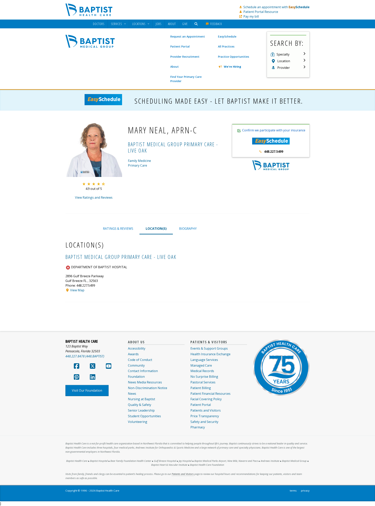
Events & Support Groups (209, 348)
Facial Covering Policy (206, 399)
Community (136, 365)
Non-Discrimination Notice (147, 388)
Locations (139, 24)
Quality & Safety (139, 405)
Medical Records (202, 371)
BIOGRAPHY (188, 228)
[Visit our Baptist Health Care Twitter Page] (92, 367)
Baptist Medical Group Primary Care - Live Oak (173, 147)
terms (293, 490)
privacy (305, 490)
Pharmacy (197, 427)
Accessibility (136, 348)
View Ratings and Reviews (93, 197)
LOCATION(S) (156, 228)
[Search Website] (196, 24)
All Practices (226, 46)
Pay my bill (251, 16)
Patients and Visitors (205, 410)
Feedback (215, 24)
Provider (283, 67)
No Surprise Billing (204, 376)
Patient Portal (180, 46)
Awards (133, 354)
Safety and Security (204, 422)
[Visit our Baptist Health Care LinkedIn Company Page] (92, 378)
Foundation (136, 376)
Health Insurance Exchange (210, 354)
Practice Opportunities (233, 56)
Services (116, 24)
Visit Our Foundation (87, 390)
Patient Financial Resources (210, 393)
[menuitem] (99, 24)
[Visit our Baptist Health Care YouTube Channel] (108, 367)
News (132, 393)
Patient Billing (200, 388)
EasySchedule (227, 36)
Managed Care (201, 365)
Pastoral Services (202, 382)
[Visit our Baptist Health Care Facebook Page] (76, 367)
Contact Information (143, 371)
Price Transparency (204, 416)
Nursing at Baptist (141, 399)
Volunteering (137, 422)
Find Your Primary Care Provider (186, 79)
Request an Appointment (187, 36)
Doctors (98, 24)
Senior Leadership (141, 410)
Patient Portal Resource (260, 12)
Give (185, 24)
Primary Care (137, 165)
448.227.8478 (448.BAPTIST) (84, 356)
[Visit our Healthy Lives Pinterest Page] (76, 378)
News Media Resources (145, 382)
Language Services (204, 360)
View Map (77, 290)
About (172, 24)
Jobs (159, 24)
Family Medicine (139, 161)
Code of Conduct (140, 360)
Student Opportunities (144, 416)
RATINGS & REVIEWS (118, 228)
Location (283, 61)
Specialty (283, 54)
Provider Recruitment (184, 56)
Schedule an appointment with (276, 7)
